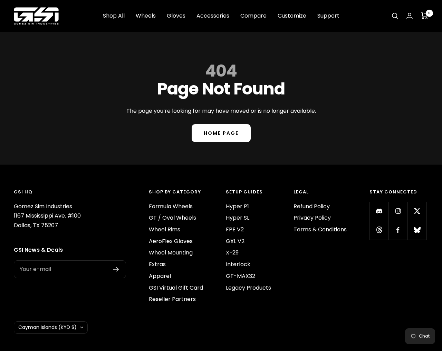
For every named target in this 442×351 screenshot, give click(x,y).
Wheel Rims (164, 229)
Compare (253, 16)
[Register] (116, 269)
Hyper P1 (237, 206)
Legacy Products (248, 288)
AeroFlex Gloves (171, 241)
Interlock (238, 264)
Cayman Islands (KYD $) (47, 327)
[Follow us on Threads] (378, 230)
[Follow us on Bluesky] (416, 230)
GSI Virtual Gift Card (176, 288)
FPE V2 (235, 229)
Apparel (160, 276)
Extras (157, 264)
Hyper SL (237, 218)
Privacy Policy (312, 218)
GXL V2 (235, 241)
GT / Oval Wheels (172, 218)
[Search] (395, 16)
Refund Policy (312, 206)
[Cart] (424, 15)
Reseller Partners (172, 299)
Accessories (212, 16)
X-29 (232, 253)
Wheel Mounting (171, 253)
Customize (292, 16)
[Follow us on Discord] (378, 211)
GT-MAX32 (240, 276)
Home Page (221, 133)
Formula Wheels (171, 206)
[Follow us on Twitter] (416, 211)
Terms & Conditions (320, 229)
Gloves (176, 16)
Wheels (146, 16)
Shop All (114, 16)
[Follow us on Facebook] (397, 230)
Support (328, 16)
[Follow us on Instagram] (397, 211)
